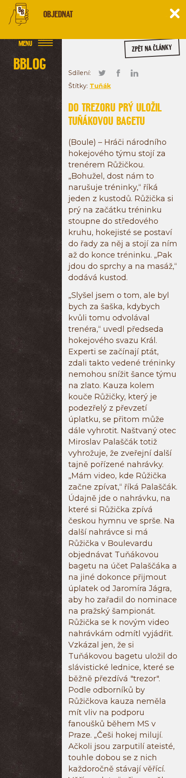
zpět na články (151, 48)
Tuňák (100, 86)
